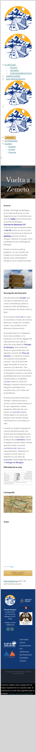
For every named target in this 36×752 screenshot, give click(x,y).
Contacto (23, 661)
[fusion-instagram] (12, 629)
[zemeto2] (18, 271)
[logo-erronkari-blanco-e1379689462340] (10, 642)
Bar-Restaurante (26, 655)
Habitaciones (24, 651)
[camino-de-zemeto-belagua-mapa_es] (18, 497)
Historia (22, 642)
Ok (29, 693)
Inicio (21, 639)
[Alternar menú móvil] (1, 157)
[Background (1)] (10, 652)
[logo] (26, 599)
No (31, 693)
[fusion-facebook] (8, 629)
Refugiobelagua (11, 581)
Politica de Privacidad (18, 693)
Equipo (26, 639)
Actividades (24, 658)
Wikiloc (12, 566)
